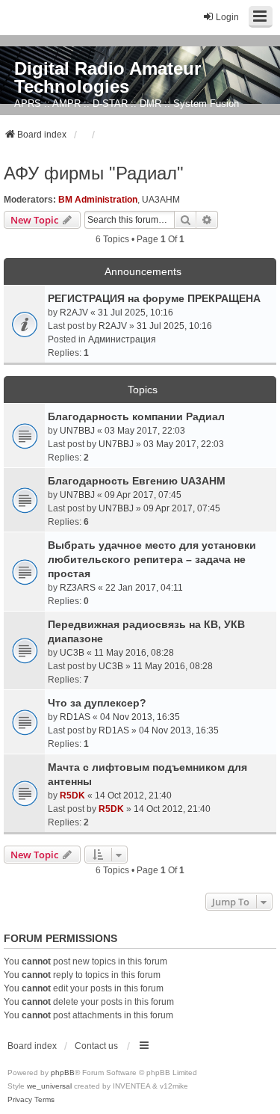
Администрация (122, 339)
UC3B (72, 652)
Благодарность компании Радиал (136, 416)
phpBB (63, 1072)
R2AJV (74, 312)
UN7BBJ (77, 430)
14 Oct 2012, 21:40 (133, 795)
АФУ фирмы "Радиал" (94, 173)
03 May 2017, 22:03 (145, 430)
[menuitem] (19, 1100)
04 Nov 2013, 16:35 (140, 717)
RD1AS (75, 717)
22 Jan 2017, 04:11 (144, 587)
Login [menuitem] (227, 17)
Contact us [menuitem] (96, 1046)
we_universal (49, 1086)
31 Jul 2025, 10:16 (135, 312)
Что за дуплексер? (97, 703)
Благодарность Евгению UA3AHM (136, 481)
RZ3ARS (78, 587)
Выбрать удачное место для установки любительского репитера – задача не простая (152, 559)
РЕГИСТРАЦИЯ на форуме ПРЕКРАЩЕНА (154, 298)
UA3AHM (161, 199)
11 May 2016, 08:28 (134, 652)
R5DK (72, 795)
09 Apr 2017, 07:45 (143, 495)
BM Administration (97, 199)
